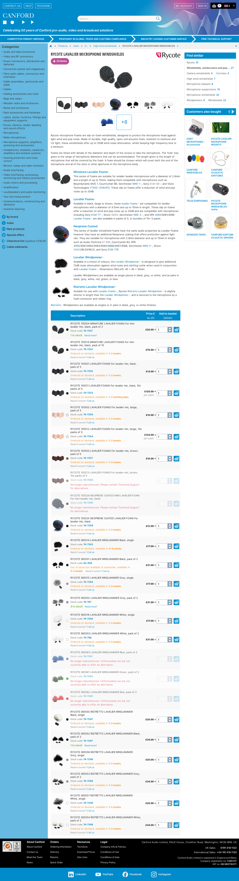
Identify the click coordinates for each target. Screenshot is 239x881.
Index (10, 222)
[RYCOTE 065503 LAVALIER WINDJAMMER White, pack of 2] (167, 105)
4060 (158, 214)
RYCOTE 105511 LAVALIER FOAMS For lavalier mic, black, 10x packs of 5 (105, 387)
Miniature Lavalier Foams (91, 172)
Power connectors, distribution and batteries (24, 63)
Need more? (90, 335)
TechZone (43, 5)
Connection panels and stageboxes (24, 68)
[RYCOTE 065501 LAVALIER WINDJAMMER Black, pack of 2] (132, 105)
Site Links (82, 857)
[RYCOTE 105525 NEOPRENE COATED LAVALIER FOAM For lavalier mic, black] (115, 105)
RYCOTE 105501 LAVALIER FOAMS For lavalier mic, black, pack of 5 (103, 365)
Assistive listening (14, 208)
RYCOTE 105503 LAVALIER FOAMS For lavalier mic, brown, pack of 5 (104, 452)
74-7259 (88, 525)
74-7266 (88, 618)
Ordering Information (61, 846)
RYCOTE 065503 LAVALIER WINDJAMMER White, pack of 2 (104, 633)
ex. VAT (151, 317)
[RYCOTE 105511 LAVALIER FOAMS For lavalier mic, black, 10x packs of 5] (81, 105)
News (30, 862)
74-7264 (88, 581)
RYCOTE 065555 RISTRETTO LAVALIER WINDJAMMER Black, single (101, 713)
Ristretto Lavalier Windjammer (94, 287)
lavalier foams (129, 203)
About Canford (34, 846)
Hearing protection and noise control (21, 159)
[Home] (52, 46)
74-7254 (88, 436)
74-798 (87, 637)
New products (16, 228)
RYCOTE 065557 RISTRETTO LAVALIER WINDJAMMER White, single (101, 797)
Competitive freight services (25, 39)
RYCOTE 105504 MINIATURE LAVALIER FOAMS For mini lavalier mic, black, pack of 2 (102, 325)
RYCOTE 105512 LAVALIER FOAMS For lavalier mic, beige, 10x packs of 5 (106, 430)
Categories (10, 47)
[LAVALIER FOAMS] (61, 203)
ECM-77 (95, 214)
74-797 (87, 601)
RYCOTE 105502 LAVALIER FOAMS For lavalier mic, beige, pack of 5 (103, 409)
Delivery (168, 317)
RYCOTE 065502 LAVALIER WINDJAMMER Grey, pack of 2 (104, 597)
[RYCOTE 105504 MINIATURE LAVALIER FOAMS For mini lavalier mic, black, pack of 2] (115, 77)
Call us (90, 357)
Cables (7, 89)
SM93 (114, 214)
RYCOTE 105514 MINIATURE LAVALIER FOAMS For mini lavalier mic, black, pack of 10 (102, 344)
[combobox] (119, 18)
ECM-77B (113, 249)
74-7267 (88, 740)
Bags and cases (13, 98)
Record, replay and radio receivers (24, 165)
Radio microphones (15, 137)
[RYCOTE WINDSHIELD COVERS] (236, 46)
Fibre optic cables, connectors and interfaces (24, 75)
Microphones (11, 132)
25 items (62, 60)
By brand (12, 216)
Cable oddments (17, 246)
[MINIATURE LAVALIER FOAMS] (61, 178)
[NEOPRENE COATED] (61, 235)
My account (184, 5)
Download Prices (86, 852)
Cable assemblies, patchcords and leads (23, 83)
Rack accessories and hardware (22, 112)
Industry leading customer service (164, 39)
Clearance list (26, 240)
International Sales (204, 852)
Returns (54, 857)
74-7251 (88, 330)
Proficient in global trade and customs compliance (92, 39)
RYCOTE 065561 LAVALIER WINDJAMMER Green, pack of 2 (104, 672)
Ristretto (56, 305)
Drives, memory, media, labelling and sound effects (22, 127)
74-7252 (88, 349)
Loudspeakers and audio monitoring (24, 191)
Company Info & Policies (113, 846)
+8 (124, 122)
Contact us (12, 5)
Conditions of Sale (110, 857)
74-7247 (88, 719)
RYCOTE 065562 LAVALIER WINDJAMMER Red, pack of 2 (103, 692)
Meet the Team (34, 857)
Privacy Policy (108, 862)
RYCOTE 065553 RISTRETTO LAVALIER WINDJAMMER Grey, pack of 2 (105, 775)
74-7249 (88, 802)
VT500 (93, 187)
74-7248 (88, 759)
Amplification (11, 187)
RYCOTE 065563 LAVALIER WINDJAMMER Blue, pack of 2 (103, 652)
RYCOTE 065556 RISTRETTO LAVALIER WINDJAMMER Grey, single (101, 754)
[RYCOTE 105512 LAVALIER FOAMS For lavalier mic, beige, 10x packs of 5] (98, 105)
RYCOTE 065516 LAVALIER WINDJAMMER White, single (102, 614)
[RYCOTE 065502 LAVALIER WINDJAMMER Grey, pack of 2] (150, 105)
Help (28, 5)
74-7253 (88, 392)
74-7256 (88, 414)
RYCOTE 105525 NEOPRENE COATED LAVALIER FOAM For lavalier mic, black (104, 520)
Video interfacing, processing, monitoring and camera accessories (24, 176)
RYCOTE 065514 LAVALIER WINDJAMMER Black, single (102, 540)
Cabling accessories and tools (21, 93)
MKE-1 (136, 183)
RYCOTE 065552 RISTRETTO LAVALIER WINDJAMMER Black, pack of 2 (105, 735)
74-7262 (88, 676)
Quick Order (56, 862)
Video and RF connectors (18, 56)
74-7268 (88, 781)
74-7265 (88, 696)
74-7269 (88, 824)
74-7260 (88, 479)
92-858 (87, 563)
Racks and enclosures (16, 107)
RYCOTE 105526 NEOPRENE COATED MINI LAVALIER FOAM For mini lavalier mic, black (104, 497)
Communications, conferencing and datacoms (24, 203)
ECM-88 (154, 183)
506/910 (105, 187)
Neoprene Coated (85, 226)
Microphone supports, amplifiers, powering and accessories (23, 144)
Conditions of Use (109, 852)
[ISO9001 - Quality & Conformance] (11, 846)
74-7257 (88, 458)
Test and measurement (17, 196)
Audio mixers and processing (20, 182)
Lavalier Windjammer (88, 257)
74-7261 (88, 656)
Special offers (15, 234)
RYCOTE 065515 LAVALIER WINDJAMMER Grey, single (102, 577)
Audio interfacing (14, 170)
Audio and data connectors (19, 51)
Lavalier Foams (84, 199)
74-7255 (88, 371)
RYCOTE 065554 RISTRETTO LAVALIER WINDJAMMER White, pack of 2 (105, 819)
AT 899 (106, 242)
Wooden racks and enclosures (21, 103)
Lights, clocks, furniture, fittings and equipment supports (25, 119)
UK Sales (210, 847)
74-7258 (88, 502)
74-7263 (88, 544)
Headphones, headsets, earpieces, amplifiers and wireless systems (24, 151)
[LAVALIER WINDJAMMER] (61, 266)
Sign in (202, 5)
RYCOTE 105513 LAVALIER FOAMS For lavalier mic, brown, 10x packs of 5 (104, 474)
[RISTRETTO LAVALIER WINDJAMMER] (61, 292)
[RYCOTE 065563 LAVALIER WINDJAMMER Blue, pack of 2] (107, 122)
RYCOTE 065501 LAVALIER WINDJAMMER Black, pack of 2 (104, 558)
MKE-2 (137, 214)
